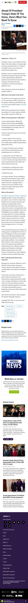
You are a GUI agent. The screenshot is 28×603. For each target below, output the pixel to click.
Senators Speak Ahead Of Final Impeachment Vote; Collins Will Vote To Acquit (13, 462)
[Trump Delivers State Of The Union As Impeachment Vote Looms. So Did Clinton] (14, 410)
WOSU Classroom (7, 545)
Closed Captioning (7, 565)
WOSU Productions (7, 548)
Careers (5, 558)
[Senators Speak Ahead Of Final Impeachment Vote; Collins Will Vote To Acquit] (14, 450)
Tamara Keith (6, 426)
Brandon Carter (6, 327)
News (4, 536)
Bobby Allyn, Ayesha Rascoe (9, 499)
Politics (19, 306)
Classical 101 (6, 539)
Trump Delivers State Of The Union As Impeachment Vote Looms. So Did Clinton (12, 423)
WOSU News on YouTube (14, 379)
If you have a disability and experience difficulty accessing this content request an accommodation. (14, 582)
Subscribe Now (14, 392)
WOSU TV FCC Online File (9, 578)
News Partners (9, 306)
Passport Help (6, 568)
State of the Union (10, 313)
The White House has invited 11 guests (13, 196)
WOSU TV (5, 542)
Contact (5, 561)
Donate (23, 2)
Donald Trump (9, 309)
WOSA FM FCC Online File (9, 574)
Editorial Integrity (7, 555)
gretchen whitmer (10, 316)
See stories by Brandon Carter (9, 340)
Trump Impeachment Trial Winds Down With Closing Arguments (13, 496)
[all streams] (26, 601)
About (4, 552)
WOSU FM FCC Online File (9, 571)
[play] (2, 601)
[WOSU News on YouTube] (14, 363)
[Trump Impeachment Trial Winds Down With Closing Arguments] (14, 485)
